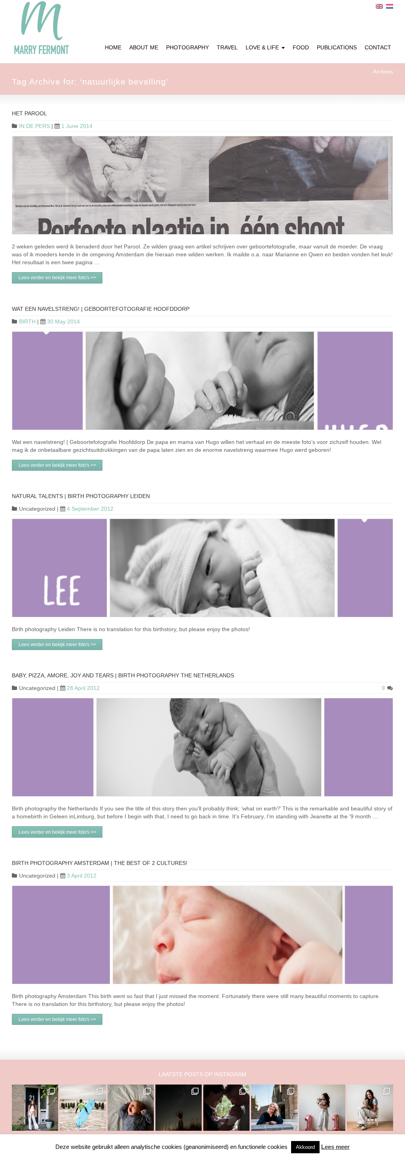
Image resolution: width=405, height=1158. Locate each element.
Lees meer (335, 1146)
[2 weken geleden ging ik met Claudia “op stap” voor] (274, 1108)
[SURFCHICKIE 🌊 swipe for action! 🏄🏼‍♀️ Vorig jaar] (83, 1108)
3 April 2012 (82, 875)
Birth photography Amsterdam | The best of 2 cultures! (99, 863)
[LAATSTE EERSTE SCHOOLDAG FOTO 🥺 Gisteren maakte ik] (35, 1108)
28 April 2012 (83, 688)
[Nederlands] (389, 6)
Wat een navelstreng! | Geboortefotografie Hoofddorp (100, 309)
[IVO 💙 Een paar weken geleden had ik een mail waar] (131, 1108)
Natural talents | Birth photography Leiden (81, 496)
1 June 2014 (77, 126)
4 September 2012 (90, 509)
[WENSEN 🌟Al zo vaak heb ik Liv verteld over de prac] (178, 1108)
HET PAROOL (29, 113)
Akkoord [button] (305, 1147)
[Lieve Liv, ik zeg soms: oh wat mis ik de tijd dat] (322, 1108)
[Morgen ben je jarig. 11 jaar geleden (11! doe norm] (370, 1108)
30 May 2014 (63, 321)
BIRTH (27, 321)
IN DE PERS (34, 126)
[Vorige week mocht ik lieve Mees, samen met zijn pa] (226, 1108)
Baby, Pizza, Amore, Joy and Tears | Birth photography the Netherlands (123, 675)
